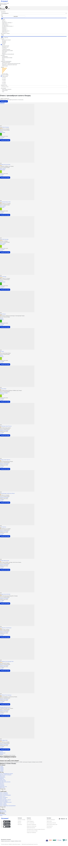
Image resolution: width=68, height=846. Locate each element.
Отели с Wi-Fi (2, 796)
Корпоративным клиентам (51, 822)
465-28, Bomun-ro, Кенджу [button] (5, 528)
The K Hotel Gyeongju (4, 239)
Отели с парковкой (3, 792)
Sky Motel (2, 351)
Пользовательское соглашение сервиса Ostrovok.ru (36, 829)
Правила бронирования (31, 827)
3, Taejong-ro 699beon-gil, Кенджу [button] (7, 166)
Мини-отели (2, 775)
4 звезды (2, 767)
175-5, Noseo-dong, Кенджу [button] (5, 353)
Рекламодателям (50, 826)
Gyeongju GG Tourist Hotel (5, 164)
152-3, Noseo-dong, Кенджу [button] (5, 427)
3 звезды (2, 768)
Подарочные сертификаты (31, 832)
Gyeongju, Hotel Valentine (5, 459)
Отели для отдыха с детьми (5, 799)
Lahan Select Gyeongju (4, 127)
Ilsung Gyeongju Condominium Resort (7, 493)
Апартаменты (2, 777)
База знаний (29, 819)
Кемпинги (2, 783)
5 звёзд (1, 766)
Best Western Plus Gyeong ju (5, 695)
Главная (1, 751)
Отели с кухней (3, 798)
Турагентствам (49, 821)
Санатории (2, 785)
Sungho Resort (3, 314)
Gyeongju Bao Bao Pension (5, 707)
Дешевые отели (3, 811)
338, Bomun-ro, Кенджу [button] (4, 128)
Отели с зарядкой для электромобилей (7, 805)
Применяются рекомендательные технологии (30, 844)
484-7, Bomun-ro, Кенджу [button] (5, 278)
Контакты (19, 821)
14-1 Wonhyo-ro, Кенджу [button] (4, 741)
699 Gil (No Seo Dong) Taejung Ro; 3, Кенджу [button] (9, 595)
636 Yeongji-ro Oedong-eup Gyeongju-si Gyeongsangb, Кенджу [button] (12, 315)
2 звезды (2, 769)
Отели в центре (3, 814)
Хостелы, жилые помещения (5, 774)
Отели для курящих (4, 800)
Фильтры (3, 8)
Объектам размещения (51, 819)
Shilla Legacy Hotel (3, 740)
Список (1, 9)
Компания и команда (21, 819)
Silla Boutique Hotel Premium (6, 426)
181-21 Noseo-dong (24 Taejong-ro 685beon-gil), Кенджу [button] (11, 390)
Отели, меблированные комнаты (6, 773)
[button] (34, 4)
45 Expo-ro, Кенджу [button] (4, 241)
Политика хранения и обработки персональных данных (10, 844)
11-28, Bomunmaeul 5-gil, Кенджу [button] (6, 708)
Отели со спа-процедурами (5, 795)
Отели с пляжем (3, 803)
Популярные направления (31, 824)
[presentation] (34, 13)
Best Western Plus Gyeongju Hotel (6, 661)
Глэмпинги (2, 784)
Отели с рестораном (4, 793)
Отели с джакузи (3, 804)
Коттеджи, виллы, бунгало (5, 781)
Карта (4, 9)
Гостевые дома (3, 780)
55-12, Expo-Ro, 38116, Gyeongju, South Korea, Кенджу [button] (10, 562)
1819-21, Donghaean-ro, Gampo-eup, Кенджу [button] (8, 696)
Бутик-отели (2, 787)
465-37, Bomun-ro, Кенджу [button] (5, 203)
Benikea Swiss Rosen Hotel (5, 201)
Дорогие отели (3, 810)
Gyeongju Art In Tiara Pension (5, 627)
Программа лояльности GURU (32, 830)
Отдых (1, 815)
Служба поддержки (30, 821)
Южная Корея (2, 752)
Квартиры (2, 778)
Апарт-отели (2, 779)
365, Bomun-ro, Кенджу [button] (4, 495)
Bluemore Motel (3, 388)
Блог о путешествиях (30, 822)
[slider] (2, 18)
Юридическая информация (31, 826)
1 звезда (1, 771)
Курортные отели (3, 786)
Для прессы (20, 824)
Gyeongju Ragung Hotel (4, 560)
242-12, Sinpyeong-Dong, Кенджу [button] (6, 461)
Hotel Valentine (3, 526)
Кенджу (1, 754)
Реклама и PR (49, 827)
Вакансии (19, 822)
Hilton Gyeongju (3, 276)
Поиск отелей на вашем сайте (52, 824)
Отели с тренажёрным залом (5, 802)
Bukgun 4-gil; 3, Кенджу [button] (4, 629)
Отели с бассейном (4, 797)
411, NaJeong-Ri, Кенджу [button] (5, 663)
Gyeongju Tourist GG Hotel (5, 594)
